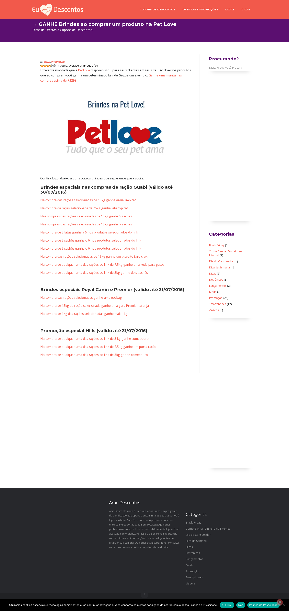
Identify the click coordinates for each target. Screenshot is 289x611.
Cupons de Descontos (157, 9)
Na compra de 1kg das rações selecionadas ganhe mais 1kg (84, 313)
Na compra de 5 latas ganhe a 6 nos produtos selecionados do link (89, 232)
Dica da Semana (219, 267)
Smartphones (217, 304)
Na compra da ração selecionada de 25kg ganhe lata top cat (84, 208)
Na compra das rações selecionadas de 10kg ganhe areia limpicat (88, 200)
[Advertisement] (231, 151)
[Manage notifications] (280, 602)
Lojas (229, 9)
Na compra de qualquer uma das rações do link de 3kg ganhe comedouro (94, 355)
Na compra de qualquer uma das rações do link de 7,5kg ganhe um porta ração (98, 347)
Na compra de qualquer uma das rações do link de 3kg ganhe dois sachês (94, 272)
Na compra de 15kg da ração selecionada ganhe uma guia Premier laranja (94, 305)
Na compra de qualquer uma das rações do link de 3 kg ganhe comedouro (94, 338)
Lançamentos (217, 286)
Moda (212, 292)
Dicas (245, 9)
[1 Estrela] (41, 65)
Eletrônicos (216, 279)
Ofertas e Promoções (200, 9)
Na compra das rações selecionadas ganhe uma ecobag (81, 297)
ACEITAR (227, 604)
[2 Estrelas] (45, 65)
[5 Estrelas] (54, 65)
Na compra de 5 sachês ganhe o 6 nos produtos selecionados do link (90, 240)
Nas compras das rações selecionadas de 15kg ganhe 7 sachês (86, 224)
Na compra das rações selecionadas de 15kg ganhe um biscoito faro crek (93, 256)
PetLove (84, 70)
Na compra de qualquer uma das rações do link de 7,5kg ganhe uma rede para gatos (102, 264)
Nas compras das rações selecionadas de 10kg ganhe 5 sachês (86, 216)
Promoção (58, 61)
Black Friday (216, 245)
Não (240, 604)
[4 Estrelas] (51, 65)
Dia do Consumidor (221, 261)
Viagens (214, 310)
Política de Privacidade (263, 604)
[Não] (284, 605)
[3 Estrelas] (48, 65)
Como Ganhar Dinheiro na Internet (208, 528)
